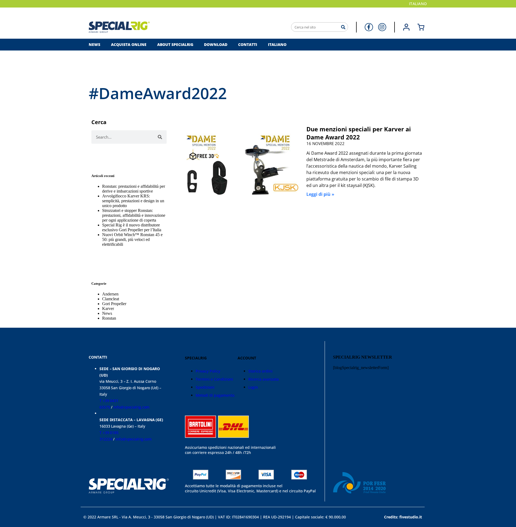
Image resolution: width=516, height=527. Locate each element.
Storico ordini (260, 371)
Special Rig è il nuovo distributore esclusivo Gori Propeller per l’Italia (131, 227)
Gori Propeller (114, 303)
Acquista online (128, 44)
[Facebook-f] (369, 27)
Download (215, 44)
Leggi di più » (320, 194)
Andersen (110, 294)
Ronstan (109, 318)
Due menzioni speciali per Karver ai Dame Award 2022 (358, 133)
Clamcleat (110, 299)
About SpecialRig (175, 44)
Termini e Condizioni (214, 379)
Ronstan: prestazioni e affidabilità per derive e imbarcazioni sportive (133, 188)
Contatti (247, 44)
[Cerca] (343, 27)
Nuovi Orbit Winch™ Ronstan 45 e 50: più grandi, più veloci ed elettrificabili (132, 239)
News (94, 44)
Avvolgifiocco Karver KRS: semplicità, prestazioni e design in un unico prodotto (133, 201)
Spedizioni (205, 387)
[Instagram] (382, 27)
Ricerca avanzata (263, 379)
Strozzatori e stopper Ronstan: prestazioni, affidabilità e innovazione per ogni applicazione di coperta (133, 215)
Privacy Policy (208, 371)
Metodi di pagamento (215, 395)
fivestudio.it (410, 516)
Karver (108, 308)
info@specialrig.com (131, 407)
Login (253, 387)
